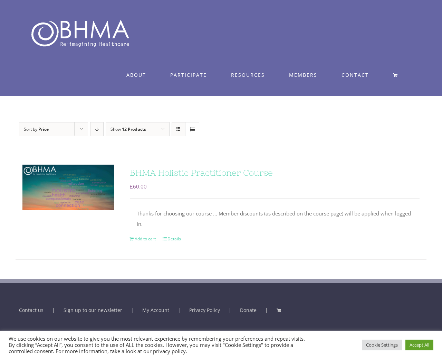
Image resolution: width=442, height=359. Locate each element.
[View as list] (192, 129)
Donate (248, 310)
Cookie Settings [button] (382, 345)
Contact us (31, 310)
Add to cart (145, 239)
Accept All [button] (419, 345)
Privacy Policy (204, 310)
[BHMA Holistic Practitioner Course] (68, 187)
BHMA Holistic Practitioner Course (201, 172)
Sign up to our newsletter (93, 310)
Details (174, 239)
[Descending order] (97, 129)
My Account (155, 310)
